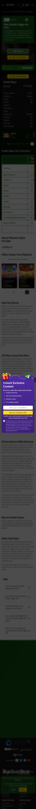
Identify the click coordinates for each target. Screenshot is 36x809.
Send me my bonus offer (18, 412)
